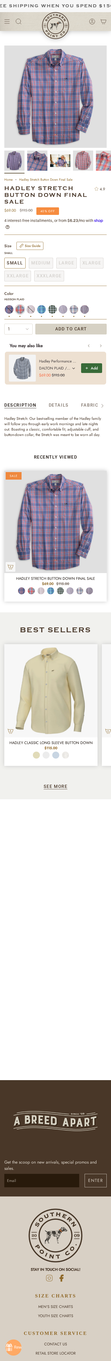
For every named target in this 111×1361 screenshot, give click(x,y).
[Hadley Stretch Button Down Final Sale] (55, 522)
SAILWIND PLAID (89, 590)
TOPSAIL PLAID (50, 590)
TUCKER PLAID (60, 590)
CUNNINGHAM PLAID (21, 590)
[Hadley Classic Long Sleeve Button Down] (51, 690)
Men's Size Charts (55, 1306)
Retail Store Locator (56, 1353)
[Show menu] (7, 21)
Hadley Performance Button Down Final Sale (58, 361)
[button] (18, 21)
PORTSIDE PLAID (79, 590)
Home (8, 179)
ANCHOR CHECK (70, 590)
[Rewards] (13, 1347)
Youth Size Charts (55, 1315)
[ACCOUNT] (92, 21)
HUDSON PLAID (31, 590)
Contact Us (55, 1344)
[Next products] (101, 346)
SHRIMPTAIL (40, 590)
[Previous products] (89, 346)
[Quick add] (10, 567)
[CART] (103, 21)
